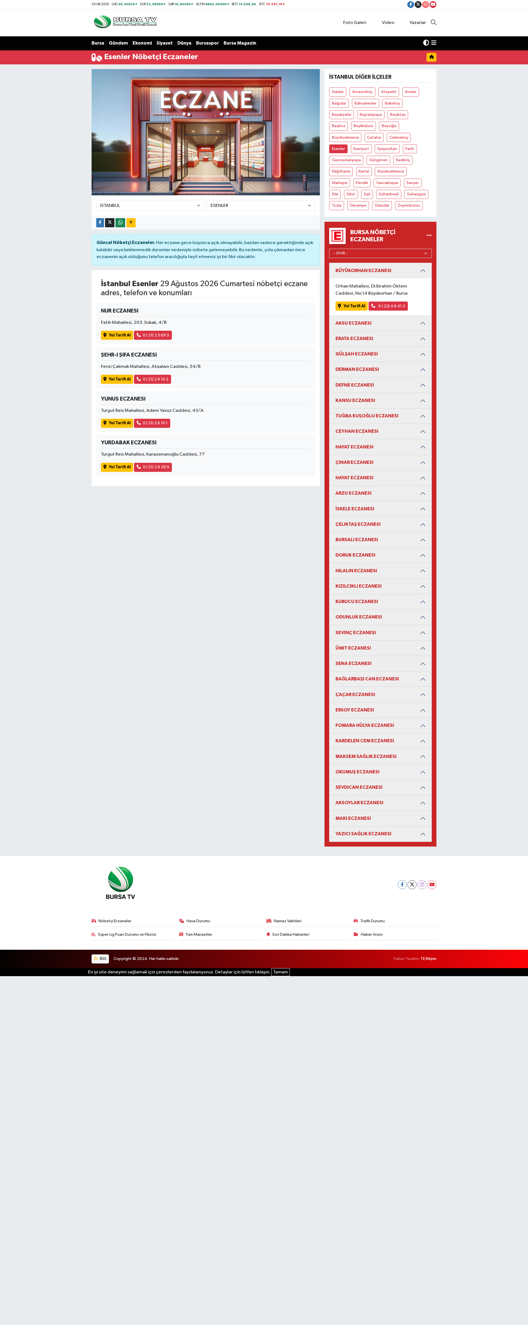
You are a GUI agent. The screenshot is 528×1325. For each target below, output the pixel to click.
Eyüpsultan (387, 149)
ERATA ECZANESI (354, 338)
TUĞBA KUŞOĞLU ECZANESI (367, 416)
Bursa (98, 43)
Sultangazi (416, 194)
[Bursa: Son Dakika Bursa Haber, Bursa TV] (125, 22)
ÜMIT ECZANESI (353, 648)
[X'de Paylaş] (109, 222)
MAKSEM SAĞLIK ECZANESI (366, 756)
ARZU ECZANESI (354, 493)
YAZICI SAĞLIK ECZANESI (363, 833)
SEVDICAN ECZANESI (359, 787)
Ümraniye (358, 205)
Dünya (184, 43)
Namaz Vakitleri (287, 921)
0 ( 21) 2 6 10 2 (155, 379)
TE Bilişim (428, 959)
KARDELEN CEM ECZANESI (365, 740)
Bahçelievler (365, 103)
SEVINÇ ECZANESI (356, 632)
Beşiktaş (398, 115)
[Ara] (433, 22)
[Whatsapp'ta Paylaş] (120, 222)
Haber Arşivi (372, 934)
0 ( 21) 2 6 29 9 (156, 467)
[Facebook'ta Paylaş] (100, 222)
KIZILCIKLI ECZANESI (359, 586)
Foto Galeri (354, 22)
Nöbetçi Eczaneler (114, 921)
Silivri (350, 194)
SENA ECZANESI (354, 663)
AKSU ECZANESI (354, 323)
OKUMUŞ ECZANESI (358, 772)
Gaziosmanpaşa (346, 160)
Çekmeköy (398, 137)
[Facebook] (402, 884)
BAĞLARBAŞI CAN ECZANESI (367, 679)
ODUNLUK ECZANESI (359, 617)
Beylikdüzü (363, 126)
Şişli (367, 194)
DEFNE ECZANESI (355, 385)
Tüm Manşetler (198, 934)
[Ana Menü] (433, 43)
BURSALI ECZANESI (357, 539)
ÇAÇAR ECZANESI (355, 694)
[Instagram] (422, 884)
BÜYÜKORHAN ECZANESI (363, 270)
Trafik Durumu (372, 921)
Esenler (338, 149)
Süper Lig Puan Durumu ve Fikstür (127, 934)
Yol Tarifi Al (120, 335)
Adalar (338, 92)
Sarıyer (412, 183)
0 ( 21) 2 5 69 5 (156, 335)
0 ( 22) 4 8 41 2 (391, 306)
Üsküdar (382, 205)
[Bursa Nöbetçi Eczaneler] (429, 236)
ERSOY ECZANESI (355, 710)
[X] (412, 884)
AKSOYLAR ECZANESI (359, 802)
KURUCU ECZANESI (357, 601)
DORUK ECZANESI (355, 555)
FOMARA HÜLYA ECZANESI (365, 725)
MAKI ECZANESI (353, 818)
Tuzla (337, 205)
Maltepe (340, 183)
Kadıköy (403, 160)
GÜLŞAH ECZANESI (357, 354)
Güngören (378, 160)
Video (388, 22)
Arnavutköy (362, 92)
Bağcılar (339, 103)
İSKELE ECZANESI (355, 509)
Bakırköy (392, 103)
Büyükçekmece (345, 137)
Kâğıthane (341, 171)
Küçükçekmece (391, 171)
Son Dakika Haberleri (290, 934)
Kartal (364, 171)
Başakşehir (341, 115)
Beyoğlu (389, 126)
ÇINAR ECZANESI (354, 462)
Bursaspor (207, 43)
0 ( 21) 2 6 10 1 (155, 423)
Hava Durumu (198, 921)
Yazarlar (417, 22)
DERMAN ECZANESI (357, 369)
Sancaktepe (387, 183)
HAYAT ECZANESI (354, 447)
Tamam (280, 972)
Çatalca (374, 137)
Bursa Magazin (240, 43)
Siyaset (164, 43)
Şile (335, 194)
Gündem (118, 43)
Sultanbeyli (388, 194)
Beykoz (338, 126)
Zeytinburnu (409, 205)
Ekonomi (142, 43)
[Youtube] (431, 884)
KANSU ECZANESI (355, 400)
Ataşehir (389, 92)
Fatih (409, 149)
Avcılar (410, 92)
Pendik (362, 183)
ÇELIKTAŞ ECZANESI (358, 524)
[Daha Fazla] (131, 222)
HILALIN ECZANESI (356, 570)
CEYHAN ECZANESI (357, 431)
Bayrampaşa (371, 115)
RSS (102, 959)
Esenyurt (361, 149)
